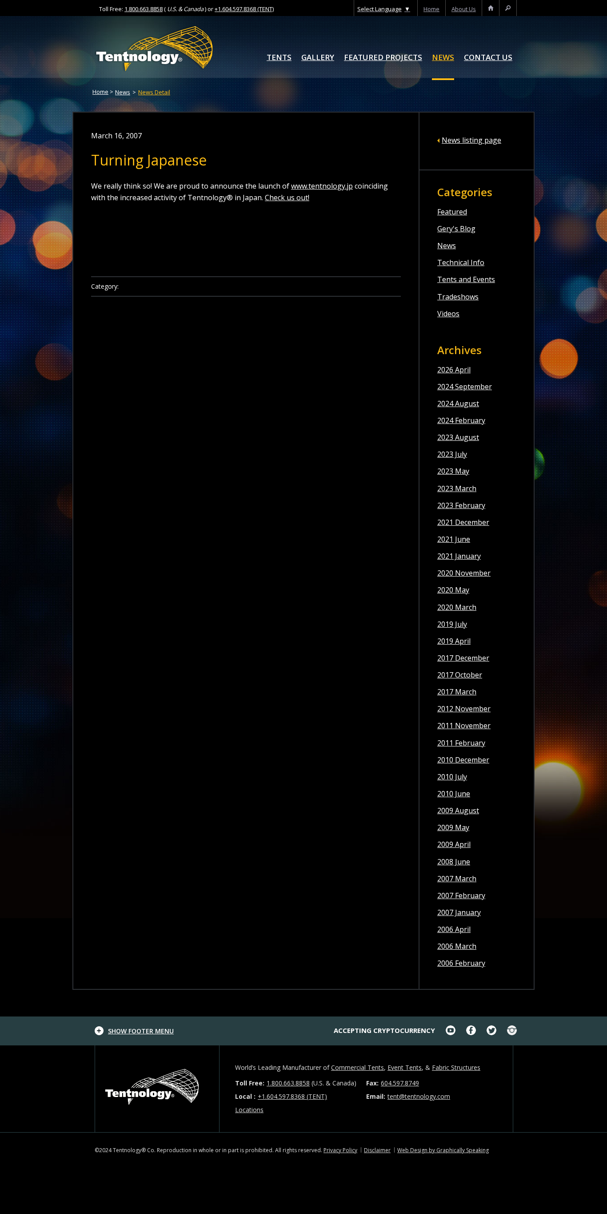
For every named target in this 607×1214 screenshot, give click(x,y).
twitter (491, 1030)
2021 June (453, 539)
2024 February (461, 420)
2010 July (452, 777)
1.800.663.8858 (143, 9)
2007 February (461, 895)
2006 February (461, 963)
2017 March (456, 692)
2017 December (463, 658)
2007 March (456, 878)
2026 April (454, 370)
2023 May (453, 471)
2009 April (454, 844)
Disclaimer (377, 1150)
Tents (279, 57)
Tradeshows (458, 297)
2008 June (453, 862)
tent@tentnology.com (418, 1096)
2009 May (453, 827)
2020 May (453, 590)
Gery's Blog (456, 229)
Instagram (512, 1030)
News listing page (471, 140)
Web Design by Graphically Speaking (443, 1150)
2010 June (453, 794)
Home (100, 92)
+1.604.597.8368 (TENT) (244, 9)
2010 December (463, 760)
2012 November (464, 709)
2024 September (464, 386)
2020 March (456, 607)
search (507, 9)
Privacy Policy (340, 1150)
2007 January (459, 912)
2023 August (458, 437)
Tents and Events (466, 279)
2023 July (452, 454)
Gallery (317, 57)
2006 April (454, 929)
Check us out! (287, 197)
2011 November (464, 725)
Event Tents (404, 1067)
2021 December (463, 522)
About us (463, 9)
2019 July (452, 624)
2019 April (454, 641)
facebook (471, 1030)
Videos (448, 314)
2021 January (459, 556)
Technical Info (460, 262)
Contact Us (488, 57)
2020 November (464, 573)
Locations (249, 1109)
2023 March (456, 488)
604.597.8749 (400, 1083)
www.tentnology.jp (322, 186)
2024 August (458, 403)
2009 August (458, 810)
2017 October (459, 675)
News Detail (154, 92)
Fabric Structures (456, 1067)
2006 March (456, 946)
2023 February (461, 505)
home (431, 9)
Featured (452, 212)
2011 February (461, 743)
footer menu (141, 1031)
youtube (450, 1030)
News (443, 57)
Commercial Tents (357, 1067)
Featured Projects (383, 57)
